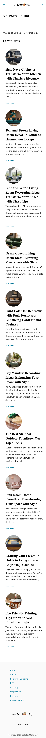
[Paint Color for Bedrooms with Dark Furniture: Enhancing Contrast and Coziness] (13, 298)
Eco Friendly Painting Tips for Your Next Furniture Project (21, 618)
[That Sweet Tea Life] (23, 5)
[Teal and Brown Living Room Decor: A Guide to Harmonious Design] (13, 118)
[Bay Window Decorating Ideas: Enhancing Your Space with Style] (13, 360)
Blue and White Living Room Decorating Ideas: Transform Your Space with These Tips (22, 194)
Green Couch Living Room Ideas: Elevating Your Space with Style (21, 258)
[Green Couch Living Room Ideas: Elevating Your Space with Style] (13, 241)
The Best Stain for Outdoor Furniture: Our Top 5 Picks (23, 438)
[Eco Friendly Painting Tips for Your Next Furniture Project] (13, 601)
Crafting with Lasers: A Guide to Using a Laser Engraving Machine (22, 560)
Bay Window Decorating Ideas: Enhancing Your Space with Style (23, 377)
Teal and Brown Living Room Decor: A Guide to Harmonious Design (23, 135)
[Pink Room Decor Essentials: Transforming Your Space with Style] (13, 482)
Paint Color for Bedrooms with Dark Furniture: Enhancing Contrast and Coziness (23, 317)
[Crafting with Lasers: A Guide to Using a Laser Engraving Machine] (13, 543)
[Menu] (4, 5)
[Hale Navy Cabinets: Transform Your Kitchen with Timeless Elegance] (13, 57)
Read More (9, 103)
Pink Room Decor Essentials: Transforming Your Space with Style (23, 499)
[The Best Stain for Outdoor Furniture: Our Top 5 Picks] (13, 421)
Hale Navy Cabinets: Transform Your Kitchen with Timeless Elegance (23, 74)
